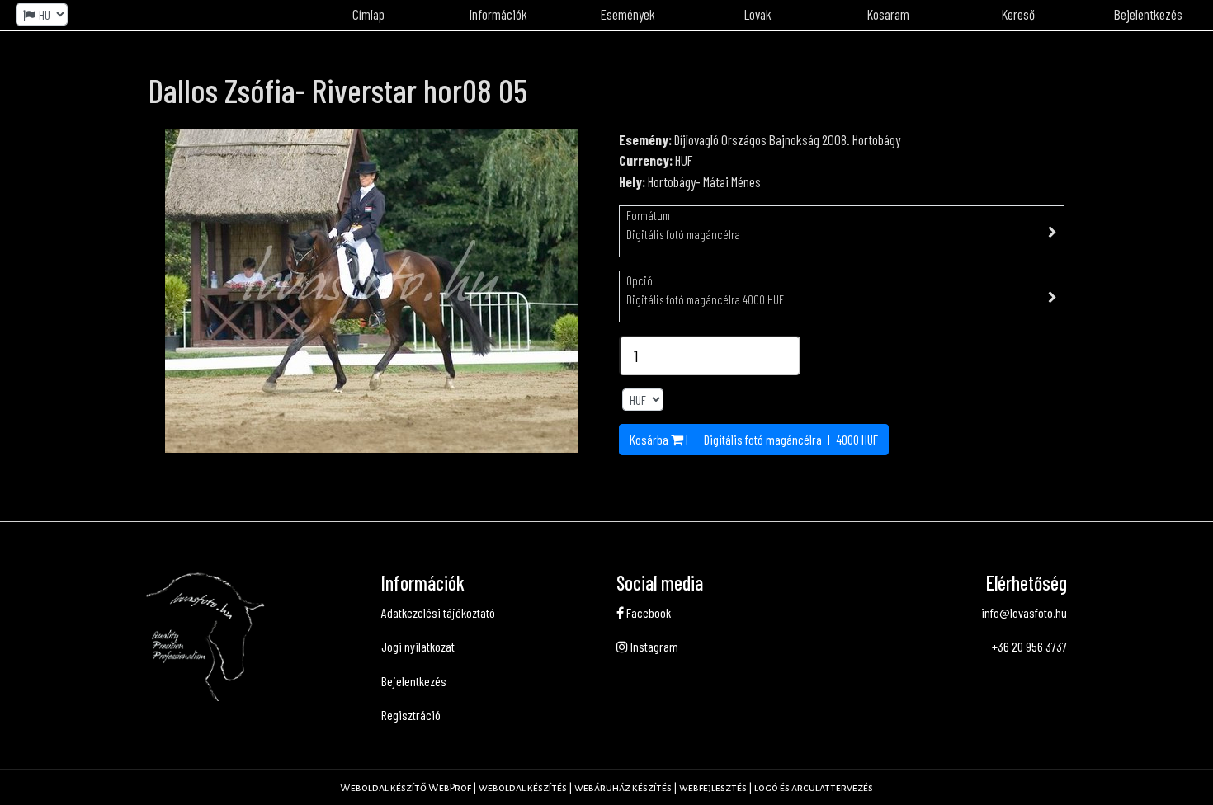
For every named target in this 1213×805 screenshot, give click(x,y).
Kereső (1018, 14)
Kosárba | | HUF (754, 439)
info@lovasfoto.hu (1024, 612)
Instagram (653, 646)
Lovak (758, 14)
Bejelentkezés (413, 681)
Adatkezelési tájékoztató (438, 612)
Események (628, 14)
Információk (498, 14)
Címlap (368, 14)
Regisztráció (411, 715)
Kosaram (888, 14)
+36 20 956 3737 (1029, 646)
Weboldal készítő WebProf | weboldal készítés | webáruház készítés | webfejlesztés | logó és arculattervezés (606, 787)
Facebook (647, 612)
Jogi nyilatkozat (418, 646)
